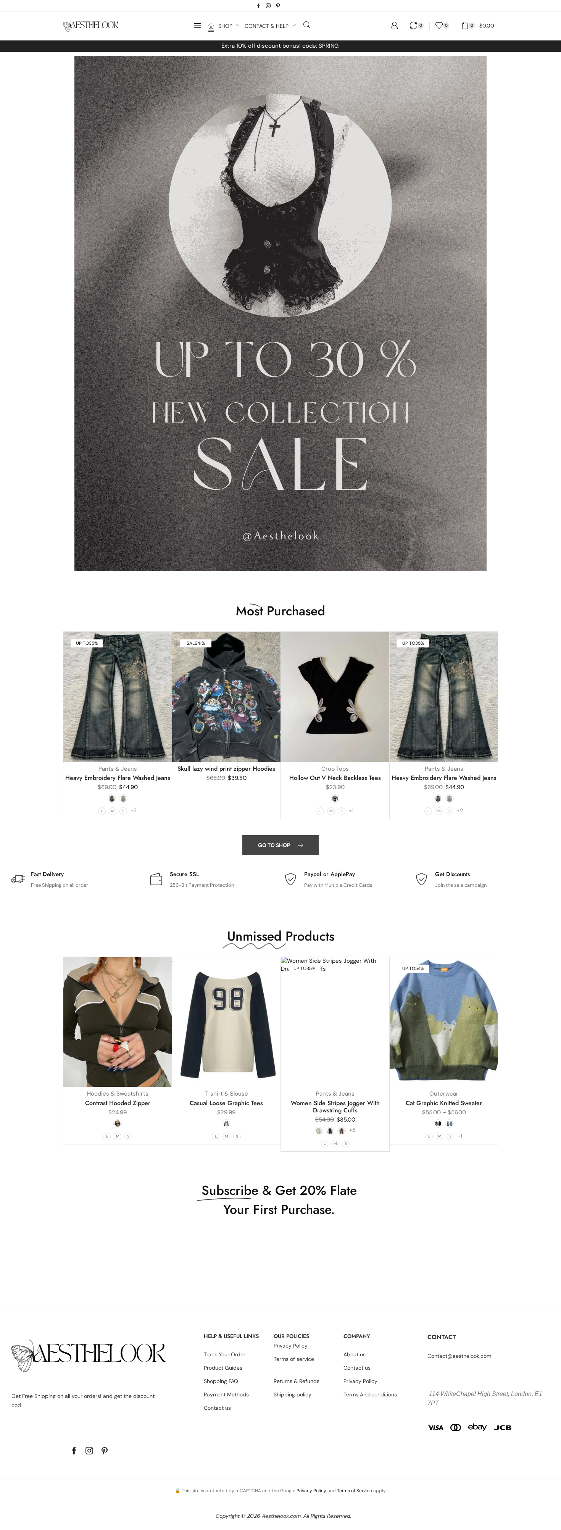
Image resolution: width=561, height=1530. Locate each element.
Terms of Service (354, 1491)
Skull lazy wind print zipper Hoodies (226, 768)
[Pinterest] (278, 5)
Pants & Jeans (117, 769)
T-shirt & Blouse (226, 1093)
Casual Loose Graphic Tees (226, 1103)
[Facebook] (258, 5)
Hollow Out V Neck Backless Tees (335, 777)
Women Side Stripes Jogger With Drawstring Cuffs (335, 1107)
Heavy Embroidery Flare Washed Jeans (117, 777)
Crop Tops (335, 769)
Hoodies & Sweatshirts (117, 1093)
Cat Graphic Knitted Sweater (444, 1103)
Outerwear (443, 1093)
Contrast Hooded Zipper (117, 1103)
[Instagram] (268, 5)
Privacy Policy (311, 1491)
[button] (197, 25)
